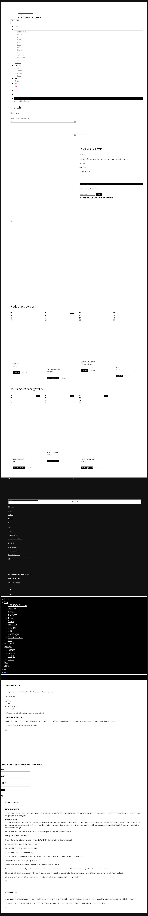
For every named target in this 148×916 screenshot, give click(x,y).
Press (16, 78)
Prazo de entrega (12, 547)
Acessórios (19, 34)
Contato (17, 81)
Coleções (17, 65)
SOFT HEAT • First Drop (22, 32)
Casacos (19, 45)
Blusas (18, 42)
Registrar (10, 515)
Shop (16, 29)
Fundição (19, 73)
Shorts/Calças (20, 55)
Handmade (19, 47)
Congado (19, 68)
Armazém (19, 71)
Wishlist (10, 519)
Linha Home (20, 50)
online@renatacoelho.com (15, 539)
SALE (18, 60)
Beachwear (19, 40)
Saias (18, 53)
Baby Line (19, 37)
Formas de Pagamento (14, 555)
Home (16, 27)
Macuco (19, 76)
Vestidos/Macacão (21, 58)
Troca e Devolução (13, 551)
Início (12, 118)
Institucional (18, 63)
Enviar (99, 194)
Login (9, 511)
